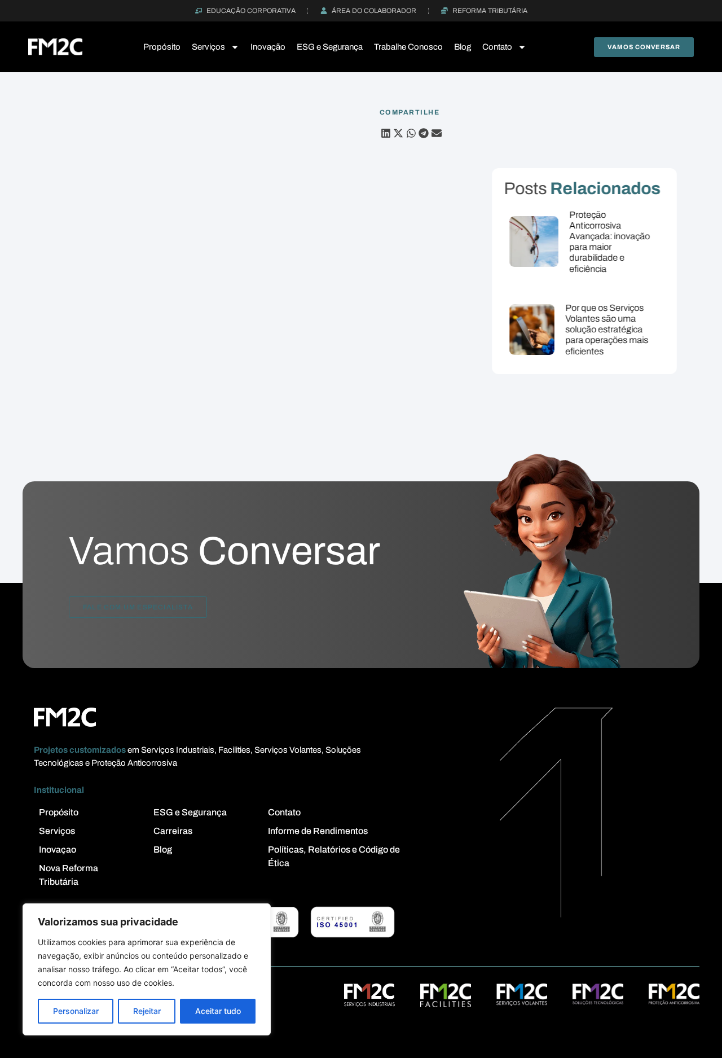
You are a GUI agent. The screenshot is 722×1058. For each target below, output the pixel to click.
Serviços (208, 46)
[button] (386, 133)
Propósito (161, 46)
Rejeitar (147, 1011)
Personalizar (76, 1011)
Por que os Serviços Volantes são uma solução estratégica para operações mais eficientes (607, 329)
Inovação (267, 46)
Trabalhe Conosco (408, 46)
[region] (147, 969)
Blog (462, 46)
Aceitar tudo (218, 1011)
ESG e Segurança (330, 46)
